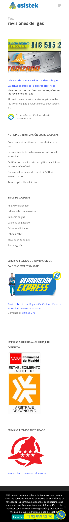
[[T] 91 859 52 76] (61, 515)
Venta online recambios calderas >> (27, 473)
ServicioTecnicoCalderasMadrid (33, 115)
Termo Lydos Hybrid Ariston (23, 182)
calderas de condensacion (23, 80)
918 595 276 (28, 312)
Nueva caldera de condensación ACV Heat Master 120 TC (30, 174)
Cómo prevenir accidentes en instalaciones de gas (32, 144)
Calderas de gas (49, 80)
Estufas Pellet (15, 234)
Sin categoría (15, 245)
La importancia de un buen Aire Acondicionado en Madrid (33, 154)
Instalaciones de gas (19, 239)
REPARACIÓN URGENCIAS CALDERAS (23, 327)
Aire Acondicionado (18, 205)
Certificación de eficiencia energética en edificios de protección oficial (34, 164)
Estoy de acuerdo (22, 517)
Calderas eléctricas (44, 85)
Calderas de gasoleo (19, 85)
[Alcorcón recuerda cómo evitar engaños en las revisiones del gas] (34, 55)
